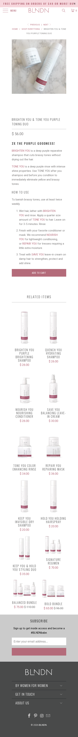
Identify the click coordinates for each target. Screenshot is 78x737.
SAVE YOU (38, 254)
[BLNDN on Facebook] (29, 716)
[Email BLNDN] (48, 716)
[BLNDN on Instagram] (42, 716)
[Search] (63, 10)
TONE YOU (18, 166)
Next (46, 25)
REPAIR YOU (29, 243)
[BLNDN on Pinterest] (35, 716)
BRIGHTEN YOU (21, 150)
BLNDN (43, 725)
